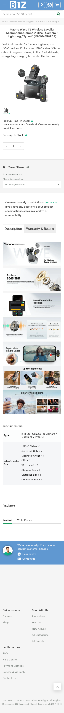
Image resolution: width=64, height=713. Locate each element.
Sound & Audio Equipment (49, 21)
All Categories (40, 634)
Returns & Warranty (14, 671)
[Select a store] (41, 5)
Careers (7, 616)
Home (5, 21)
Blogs (6, 622)
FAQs (6, 653)
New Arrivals (39, 628)
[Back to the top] (57, 686)
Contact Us (9, 677)
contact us (51, 202)
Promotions (38, 616)
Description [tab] (13, 228)
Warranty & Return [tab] (40, 228)
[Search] (58, 14)
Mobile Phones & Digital (22, 21)
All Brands (38, 640)
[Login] (49, 5)
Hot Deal (37, 622)
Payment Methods (13, 665)
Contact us (28, 558)
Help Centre (10, 659)
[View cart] (57, 5)
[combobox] (32, 13)
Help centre (29, 553)
